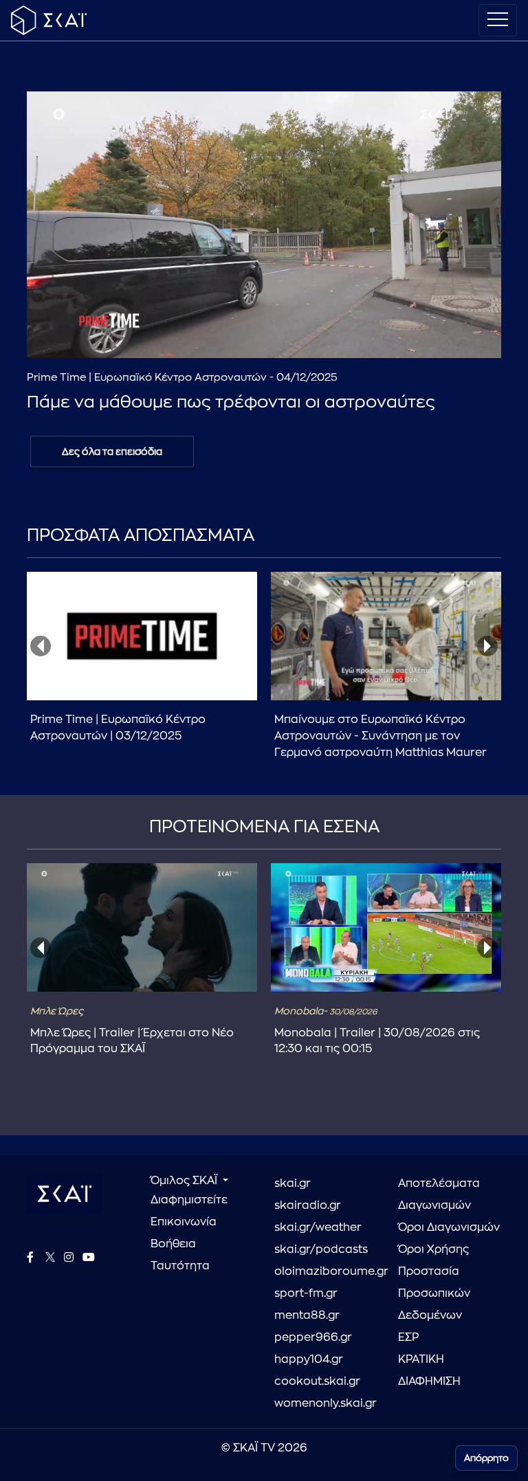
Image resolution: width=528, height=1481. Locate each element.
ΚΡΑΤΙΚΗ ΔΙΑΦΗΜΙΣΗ (429, 1370)
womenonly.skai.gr (325, 1403)
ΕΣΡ (408, 1337)
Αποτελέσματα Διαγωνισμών (439, 1194)
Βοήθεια (173, 1243)
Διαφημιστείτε (189, 1199)
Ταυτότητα (180, 1265)
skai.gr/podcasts (321, 1249)
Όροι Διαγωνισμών (449, 1227)
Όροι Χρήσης (433, 1249)
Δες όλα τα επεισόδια (112, 451)
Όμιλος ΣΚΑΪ (185, 1180)
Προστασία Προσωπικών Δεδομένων (434, 1293)
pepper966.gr (313, 1337)
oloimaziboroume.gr (325, 1271)
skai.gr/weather (318, 1227)
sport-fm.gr (306, 1293)
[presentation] (40, 646)
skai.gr (292, 1183)
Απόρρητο (486, 1458)
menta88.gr (307, 1315)
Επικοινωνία (184, 1221)
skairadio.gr (307, 1205)
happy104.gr (308, 1359)
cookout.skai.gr (317, 1381)
